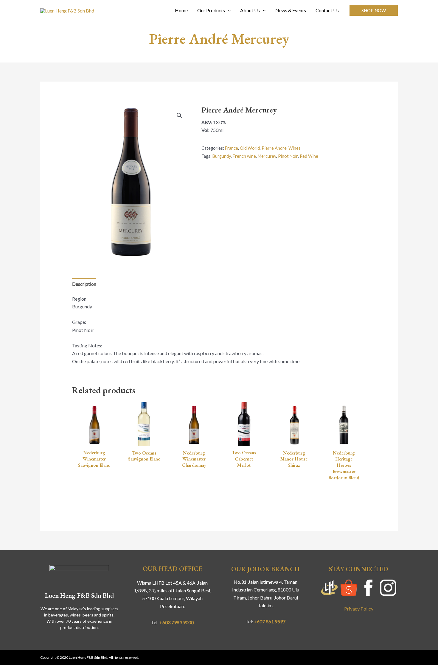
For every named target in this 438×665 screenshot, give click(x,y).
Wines (294, 148)
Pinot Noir (288, 156)
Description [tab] (84, 284)
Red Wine (309, 156)
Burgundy (221, 156)
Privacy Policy (358, 608)
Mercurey (267, 156)
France (231, 148)
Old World (250, 148)
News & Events (290, 10)
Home (181, 10)
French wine (244, 156)
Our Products (211, 10)
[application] (228, 10)
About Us (250, 10)
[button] (374, 10)
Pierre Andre (274, 148)
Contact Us (327, 10)
